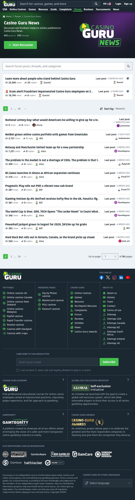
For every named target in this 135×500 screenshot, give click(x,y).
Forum (77, 9)
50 (19, 108)
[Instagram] (115, 277)
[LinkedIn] (121, 277)
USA (5, 9)
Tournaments (103, 9)
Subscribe (109, 362)
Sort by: (109, 108)
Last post (101, 78)
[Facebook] (101, 277)
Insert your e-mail (28, 359)
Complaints (65, 9)
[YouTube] (128, 277)
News (116, 9)
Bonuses (43, 9)
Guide (54, 9)
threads (25, 35)
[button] (107, 483)
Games (32, 9)
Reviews (88, 9)
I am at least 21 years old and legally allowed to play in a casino (55, 370)
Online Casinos (18, 9)
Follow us (105, 272)
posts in (12, 35)
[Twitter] (108, 277)
